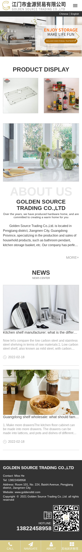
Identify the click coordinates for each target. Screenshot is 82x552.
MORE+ (72, 258)
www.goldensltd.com (27, 492)
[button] (35, 51)
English (75, 14)
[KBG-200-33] (20, 95)
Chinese (63, 14)
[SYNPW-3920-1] (61, 95)
